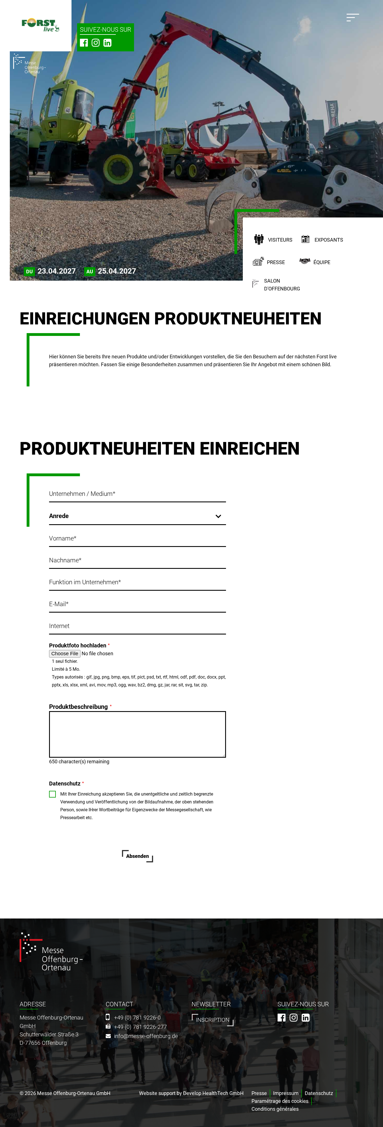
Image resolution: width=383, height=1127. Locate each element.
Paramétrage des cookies (280, 1101)
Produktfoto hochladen (77, 645)
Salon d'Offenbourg (282, 285)
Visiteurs (280, 240)
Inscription (212, 1020)
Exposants (329, 240)
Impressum (286, 1093)
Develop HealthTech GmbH (213, 1093)
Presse (276, 262)
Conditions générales (275, 1109)
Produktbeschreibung (78, 706)
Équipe (321, 262)
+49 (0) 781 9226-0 (137, 1017)
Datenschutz (64, 783)
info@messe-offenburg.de (146, 1036)
